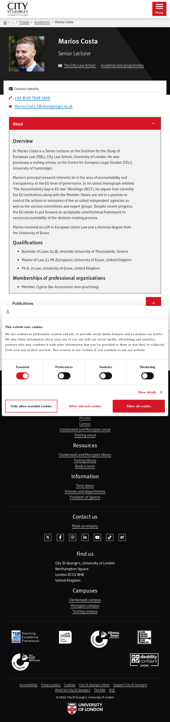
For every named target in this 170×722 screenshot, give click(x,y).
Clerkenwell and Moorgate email (85, 429)
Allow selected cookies (85, 406)
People (24, 22)
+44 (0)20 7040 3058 (32, 97)
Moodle (85, 417)
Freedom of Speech (85, 496)
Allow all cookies (138, 406)
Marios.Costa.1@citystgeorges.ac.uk (43, 106)
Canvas (85, 423)
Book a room (85, 465)
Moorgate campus (85, 605)
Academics (42, 22)
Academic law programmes (122, 65)
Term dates (85, 485)
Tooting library (85, 460)
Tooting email (85, 434)
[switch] (64, 375)
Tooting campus (85, 611)
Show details (147, 392)
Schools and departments (85, 491)
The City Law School (80, 65)
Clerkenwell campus (85, 599)
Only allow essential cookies (31, 406)
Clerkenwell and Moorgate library (85, 454)
